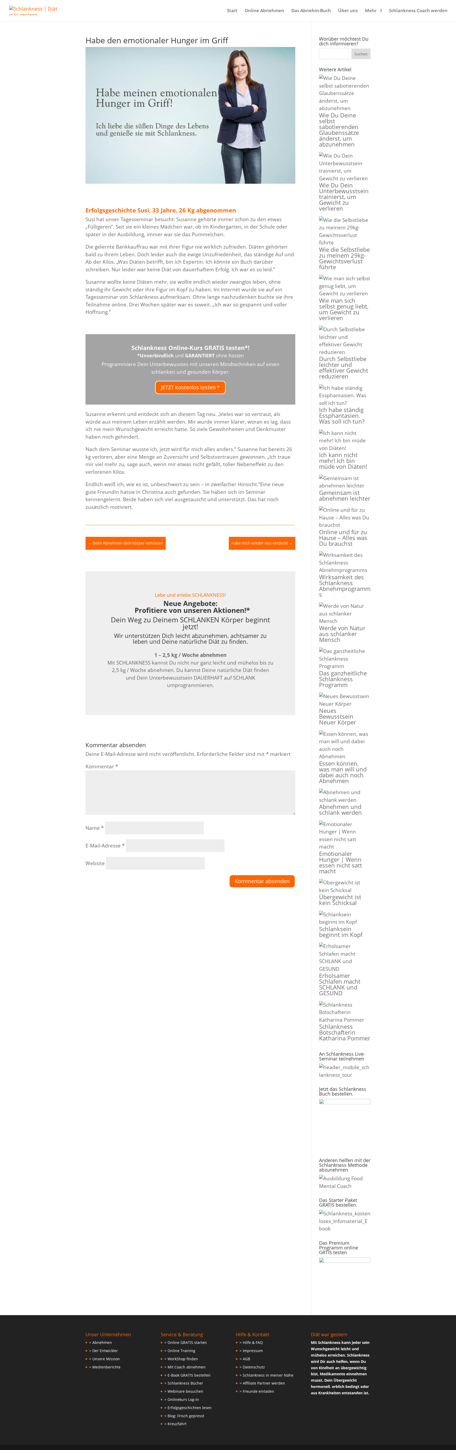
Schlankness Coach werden (418, 11)
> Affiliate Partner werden (262, 1383)
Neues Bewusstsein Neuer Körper (337, 716)
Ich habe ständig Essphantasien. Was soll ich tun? (341, 415)
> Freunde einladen (257, 1391)
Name (95, 827)
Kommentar (102, 766)
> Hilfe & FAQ (251, 1342)
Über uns (348, 11)
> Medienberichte (105, 1367)
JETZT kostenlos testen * (190, 387)
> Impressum (251, 1350)
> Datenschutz (252, 1367)
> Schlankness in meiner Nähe (266, 1375)
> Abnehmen (100, 1342)
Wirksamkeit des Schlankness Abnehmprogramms (344, 585)
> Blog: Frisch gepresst (184, 1415)
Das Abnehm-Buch (311, 11)
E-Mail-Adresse (105, 845)
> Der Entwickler (103, 1350)
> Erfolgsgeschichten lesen (188, 1407)
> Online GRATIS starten (185, 1342)
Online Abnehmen (264, 11)
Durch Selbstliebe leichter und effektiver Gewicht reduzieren (343, 367)
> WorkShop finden (181, 1358)
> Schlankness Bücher (183, 1383)
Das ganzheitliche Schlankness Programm (343, 679)
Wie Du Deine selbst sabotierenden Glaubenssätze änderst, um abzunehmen (339, 129)
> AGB (245, 1358)
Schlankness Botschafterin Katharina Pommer (344, 1032)
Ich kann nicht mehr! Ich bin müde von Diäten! (343, 460)
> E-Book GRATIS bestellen (187, 1375)
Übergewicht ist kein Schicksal (340, 900)
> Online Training (179, 1350)
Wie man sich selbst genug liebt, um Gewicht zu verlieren (343, 309)
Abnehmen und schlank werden (340, 809)
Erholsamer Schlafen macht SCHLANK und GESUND (339, 984)
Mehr (371, 11)
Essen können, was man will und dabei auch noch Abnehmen (343, 772)
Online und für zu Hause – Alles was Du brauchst (343, 537)
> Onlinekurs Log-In (181, 1399)
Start (232, 11)
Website (95, 863)
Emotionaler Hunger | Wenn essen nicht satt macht (340, 862)
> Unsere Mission (104, 1358)
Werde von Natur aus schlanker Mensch (342, 633)
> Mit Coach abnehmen (185, 1367)
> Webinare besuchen (183, 1391)
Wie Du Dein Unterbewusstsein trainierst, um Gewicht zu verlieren (344, 196)
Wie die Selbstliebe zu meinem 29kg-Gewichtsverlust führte (344, 258)
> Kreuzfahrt (175, 1423)
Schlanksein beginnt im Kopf (340, 932)
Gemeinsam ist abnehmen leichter (344, 495)
